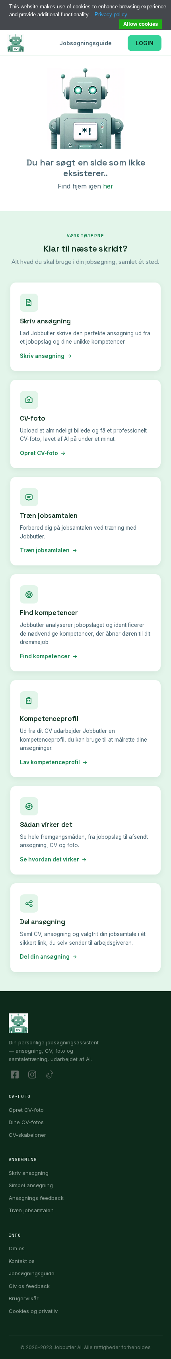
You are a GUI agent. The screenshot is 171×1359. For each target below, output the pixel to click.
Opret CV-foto (39, 453)
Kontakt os (22, 1261)
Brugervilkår (24, 1298)
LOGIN (145, 43)
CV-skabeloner (27, 1135)
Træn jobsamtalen (45, 550)
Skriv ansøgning (42, 356)
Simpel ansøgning (31, 1185)
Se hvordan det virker (49, 859)
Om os (17, 1248)
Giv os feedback (29, 1286)
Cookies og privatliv (33, 1311)
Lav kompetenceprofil (50, 762)
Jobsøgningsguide (85, 43)
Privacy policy (111, 14)
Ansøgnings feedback (36, 1198)
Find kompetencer (45, 656)
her (108, 186)
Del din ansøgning (45, 956)
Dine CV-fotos (26, 1122)
